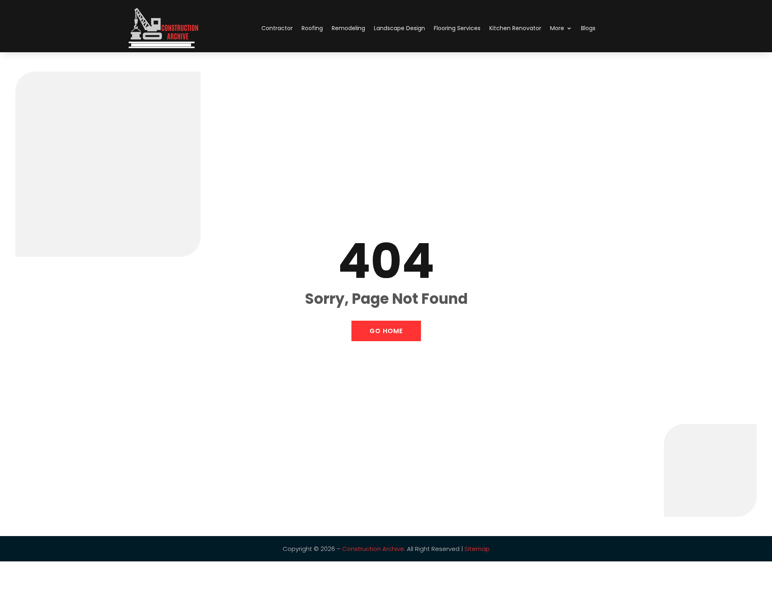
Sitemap (477, 549)
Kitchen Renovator (515, 28)
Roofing (312, 28)
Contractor (277, 28)
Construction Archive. (373, 549)
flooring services (457, 28)
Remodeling (348, 28)
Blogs (588, 28)
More (557, 28)
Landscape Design (399, 28)
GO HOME (386, 331)
